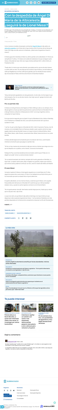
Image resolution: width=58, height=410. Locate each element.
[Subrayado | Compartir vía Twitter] (19, 218)
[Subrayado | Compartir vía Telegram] (30, 218)
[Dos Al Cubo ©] (47, 407)
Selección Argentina (23, 213)
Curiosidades (20, 398)
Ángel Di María (13, 9)
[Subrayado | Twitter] (31, 2)
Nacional (19, 390)
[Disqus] (29, 357)
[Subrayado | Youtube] (38, 2)
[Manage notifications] (55, 402)
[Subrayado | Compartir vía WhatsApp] (26, 218)
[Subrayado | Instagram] (35, 2)
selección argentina (10, 48)
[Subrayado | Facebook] (27, 2)
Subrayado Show (34, 390)
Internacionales (21, 393)
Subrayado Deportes (35, 393)
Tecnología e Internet (22, 395)
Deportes (7, 9)
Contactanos (8, 399)
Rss (16, 405)
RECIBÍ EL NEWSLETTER (49, 2)
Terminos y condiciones (9, 405)
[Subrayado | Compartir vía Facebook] (23, 218)
